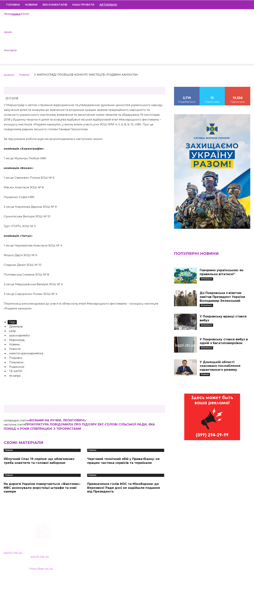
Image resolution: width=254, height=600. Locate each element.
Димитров (16, 326)
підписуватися (238, 88)
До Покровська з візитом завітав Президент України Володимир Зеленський (222, 297)
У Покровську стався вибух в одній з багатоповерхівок (224, 341)
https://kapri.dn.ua (40, 568)
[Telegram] (235, 4)
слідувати (212, 88)
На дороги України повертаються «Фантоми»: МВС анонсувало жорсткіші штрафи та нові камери (42, 487)
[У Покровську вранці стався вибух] (185, 322)
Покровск (15, 358)
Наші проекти (83, 4)
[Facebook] (222, 4)
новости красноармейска (26, 353)
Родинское (16, 366)
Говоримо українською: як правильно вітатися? (221, 272)
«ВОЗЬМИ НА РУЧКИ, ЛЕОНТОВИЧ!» (57, 420)
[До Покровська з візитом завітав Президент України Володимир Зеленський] (185, 298)
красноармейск (19, 335)
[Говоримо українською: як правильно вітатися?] (185, 275)
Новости (15, 349)
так (187, 88)
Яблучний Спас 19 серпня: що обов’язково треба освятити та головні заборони (39, 461)
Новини (31, 4)
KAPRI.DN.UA (13, 553)
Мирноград (17, 340)
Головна (13, 4)
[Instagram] (228, 4)
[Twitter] (241, 4)
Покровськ (16, 362)
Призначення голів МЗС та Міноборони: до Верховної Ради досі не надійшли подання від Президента (123, 487)
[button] (245, 5)
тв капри (15, 375)
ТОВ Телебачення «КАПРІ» (107, 546)
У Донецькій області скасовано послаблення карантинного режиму (220, 366)
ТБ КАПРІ (15, 371)
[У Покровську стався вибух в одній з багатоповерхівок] (185, 345)
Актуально (206, 279)
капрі (12, 331)
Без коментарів (55, 4)
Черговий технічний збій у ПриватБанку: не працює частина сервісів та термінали (123, 461)
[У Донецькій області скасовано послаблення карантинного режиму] (185, 367)
